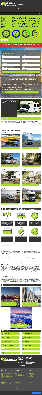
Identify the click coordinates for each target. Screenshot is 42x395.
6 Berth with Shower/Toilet (19, 375)
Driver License (4, 67)
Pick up (3, 55)
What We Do (31, 375)
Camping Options (8, 341)
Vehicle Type (4, 63)
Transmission (24, 63)
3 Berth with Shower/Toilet (5, 378)
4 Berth (24, 169)
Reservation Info (28, 337)
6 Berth (24, 188)
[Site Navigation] (39, 14)
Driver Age (23, 67)
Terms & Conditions (32, 377)
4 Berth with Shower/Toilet (19, 374)
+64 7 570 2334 (21, 362)
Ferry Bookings (17, 388)
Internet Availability (29, 333)
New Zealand (31, 376)
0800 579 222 (20, 4)
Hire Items (27, 341)
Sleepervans (4, 132)
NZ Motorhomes (31, 374)
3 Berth (24, 151)
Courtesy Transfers (9, 349)
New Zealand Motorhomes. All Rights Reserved (24, 392)
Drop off (23, 55)
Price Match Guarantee (32, 372)
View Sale (4, 40)
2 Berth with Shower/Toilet (5, 375)
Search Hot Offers (6, 118)
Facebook (30, 382)
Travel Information (9, 345)
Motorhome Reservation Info (6, 383)
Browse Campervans (10, 92)
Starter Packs (28, 345)
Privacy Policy (31, 373)
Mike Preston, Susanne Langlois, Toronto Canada (13, 125)
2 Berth (24, 132)
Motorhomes (7, 333)
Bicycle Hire (7, 337)
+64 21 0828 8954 (21, 9)
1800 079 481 (28, 3)
